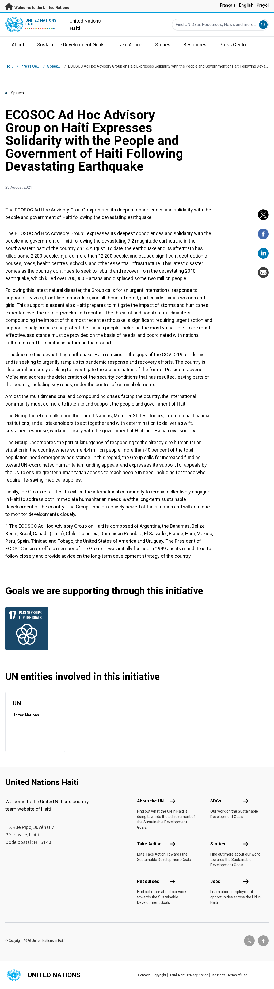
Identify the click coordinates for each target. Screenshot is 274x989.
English (246, 5)
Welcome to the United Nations (41, 7)
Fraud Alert (177, 975)
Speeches (55, 66)
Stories (217, 843)
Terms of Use (237, 975)
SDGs (215, 801)
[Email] (263, 272)
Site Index (218, 975)
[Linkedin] (263, 253)
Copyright (159, 975)
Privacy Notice (197, 975)
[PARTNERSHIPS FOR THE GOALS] (24, 628)
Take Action (149, 843)
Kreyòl (263, 5)
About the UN (150, 801)
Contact (144, 975)
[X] (263, 214)
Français (228, 5)
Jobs (215, 881)
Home (10, 66)
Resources (148, 881)
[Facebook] (263, 234)
